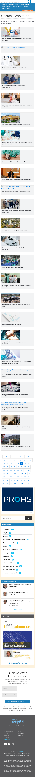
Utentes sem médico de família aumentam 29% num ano (16, 161)
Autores (6, 735)
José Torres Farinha (13, 605)
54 (14, 477)
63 (18, 480)
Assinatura (20, 731)
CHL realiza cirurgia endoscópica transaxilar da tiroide (16, 124)
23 (18, 463)
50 (29, 473)
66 (28, 480)
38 (14, 470)
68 (7, 483)
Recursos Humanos (9, 569)
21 (11, 463)
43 (4, 473)
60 (7, 480)
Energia (5, 536)
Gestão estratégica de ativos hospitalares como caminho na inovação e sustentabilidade (19, 602)
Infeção (15, 6)
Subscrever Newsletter (17, 701)
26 (28, 463)
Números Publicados (13, 2)
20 (7, 463)
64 (21, 480)
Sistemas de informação (7, 6)
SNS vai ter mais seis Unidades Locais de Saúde (14, 67)
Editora (6, 733)
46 (15, 473)
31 (18, 467)
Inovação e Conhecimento (23, 6)
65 (25, 480)
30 (15, 467)
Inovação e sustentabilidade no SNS (18, 592)
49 (26, 473)
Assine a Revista (26, 10)
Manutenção (6, 559)
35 (4, 470)
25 (25, 463)
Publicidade (21, 733)
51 (4, 477)
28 (7, 467)
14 (17, 460)
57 (25, 477)
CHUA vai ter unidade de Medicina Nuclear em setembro (16, 179)
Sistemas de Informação (10, 573)
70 (15, 483)
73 (25, 483)
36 (7, 470)
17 (27, 460)
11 (7, 460)
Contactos (20, 735)
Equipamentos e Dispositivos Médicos (16, 4)
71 (18, 483)
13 (14, 460)
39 (18, 470)
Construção (6, 529)
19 (4, 463)
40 (22, 470)
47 (18, 473)
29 (11, 467)
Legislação (6, 556)
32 (21, 467)
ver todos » (17, 609)
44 (8, 473)
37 (11, 470)
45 (11, 473)
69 (11, 483)
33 (25, 467)
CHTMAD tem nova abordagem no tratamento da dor (15, 230)
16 (24, 460)
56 (21, 477)
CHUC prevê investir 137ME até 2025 (11, 50)
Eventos (6, 737)
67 (4, 483)
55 (18, 477)
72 (22, 483)
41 (25, 470)
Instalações (4, 4)
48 (22, 473)
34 (28, 467)
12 (10, 460)
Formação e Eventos (6, 8)
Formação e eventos (9, 543)
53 (11, 477)
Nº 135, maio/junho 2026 (18, 663)
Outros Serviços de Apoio (10, 566)
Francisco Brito (12, 594)
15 (20, 460)
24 (21, 463)
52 (7, 477)
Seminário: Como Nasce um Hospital (11, 324)
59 (4, 480)
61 (11, 480)
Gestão (26, 4)
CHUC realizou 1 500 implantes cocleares (12, 267)
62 (14, 480)
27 (4, 467)
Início (4, 2)
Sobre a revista (8, 731)
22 (14, 463)
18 (31, 460)
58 (28, 477)
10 (4, 460)
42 (29, 470)
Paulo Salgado (12, 588)
